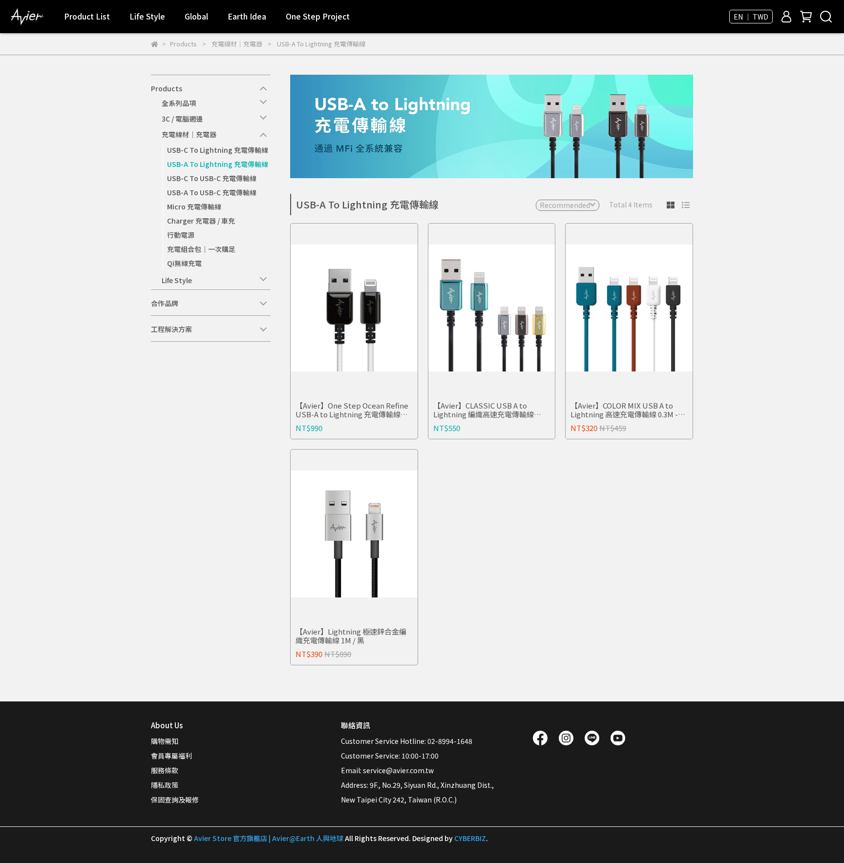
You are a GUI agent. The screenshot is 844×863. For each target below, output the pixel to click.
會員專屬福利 (171, 755)
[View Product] (340, 308)
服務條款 (164, 770)
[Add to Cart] (368, 308)
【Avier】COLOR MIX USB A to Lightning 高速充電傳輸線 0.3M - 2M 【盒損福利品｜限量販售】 (624, 410)
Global (196, 16)
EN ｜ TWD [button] (751, 16)
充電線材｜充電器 (189, 134)
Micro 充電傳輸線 (194, 206)
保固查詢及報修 (175, 799)
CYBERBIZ (470, 838)
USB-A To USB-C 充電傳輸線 (211, 192)
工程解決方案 (171, 329)
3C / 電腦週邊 (182, 118)
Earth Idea (247, 16)
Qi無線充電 (184, 263)
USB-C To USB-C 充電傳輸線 (211, 178)
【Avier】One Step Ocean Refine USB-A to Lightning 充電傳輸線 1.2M (351, 410)
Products (166, 88)
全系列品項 (179, 103)
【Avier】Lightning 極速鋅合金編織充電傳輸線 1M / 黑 (350, 636)
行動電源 (180, 235)
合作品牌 (164, 303)
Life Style (177, 280)
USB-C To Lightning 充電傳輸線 (217, 150)
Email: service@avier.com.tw (387, 770)
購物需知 (164, 741)
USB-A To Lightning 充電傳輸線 (217, 164)
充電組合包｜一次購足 (201, 249)
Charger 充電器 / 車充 (201, 221)
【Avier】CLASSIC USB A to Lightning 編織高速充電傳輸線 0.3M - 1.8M (483, 410)
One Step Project (318, 16)
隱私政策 (164, 785)
